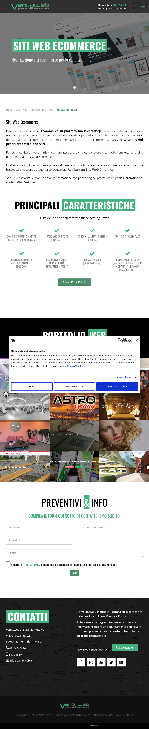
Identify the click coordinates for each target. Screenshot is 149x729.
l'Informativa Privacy (30, 564)
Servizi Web (21, 109)
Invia (74, 573)
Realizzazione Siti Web (42, 109)
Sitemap (93, 725)
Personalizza (72, 386)
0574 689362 (18, 648)
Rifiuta (32, 386)
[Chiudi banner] (137, 340)
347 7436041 (17, 654)
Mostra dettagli (124, 377)
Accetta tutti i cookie (117, 386)
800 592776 (126, 647)
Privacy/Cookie (75, 366)
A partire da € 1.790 (74, 282)
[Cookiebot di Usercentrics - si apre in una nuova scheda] (119, 340)
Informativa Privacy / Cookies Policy (69, 725)
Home (9, 109)
